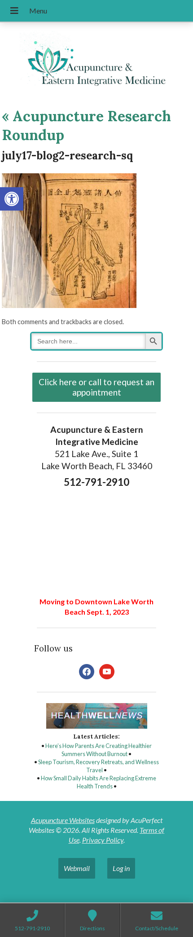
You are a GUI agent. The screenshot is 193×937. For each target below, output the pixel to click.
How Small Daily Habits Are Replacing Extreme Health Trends (98, 782)
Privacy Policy (102, 840)
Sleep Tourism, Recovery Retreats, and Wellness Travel (98, 766)
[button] (11, 199)
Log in (121, 868)
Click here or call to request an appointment (96, 387)
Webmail (77, 868)
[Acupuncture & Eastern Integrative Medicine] (96, 61)
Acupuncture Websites (63, 820)
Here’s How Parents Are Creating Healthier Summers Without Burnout (98, 749)
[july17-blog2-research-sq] (69, 305)
